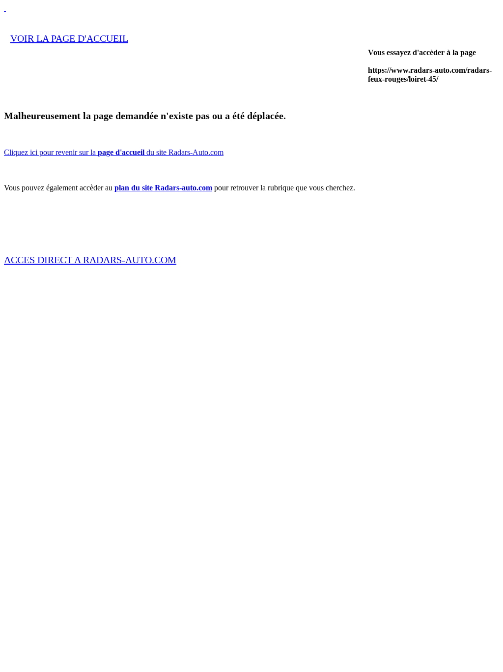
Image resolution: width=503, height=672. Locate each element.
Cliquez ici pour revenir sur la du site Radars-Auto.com (114, 152)
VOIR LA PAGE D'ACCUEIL (69, 38)
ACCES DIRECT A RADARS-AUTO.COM (90, 259)
